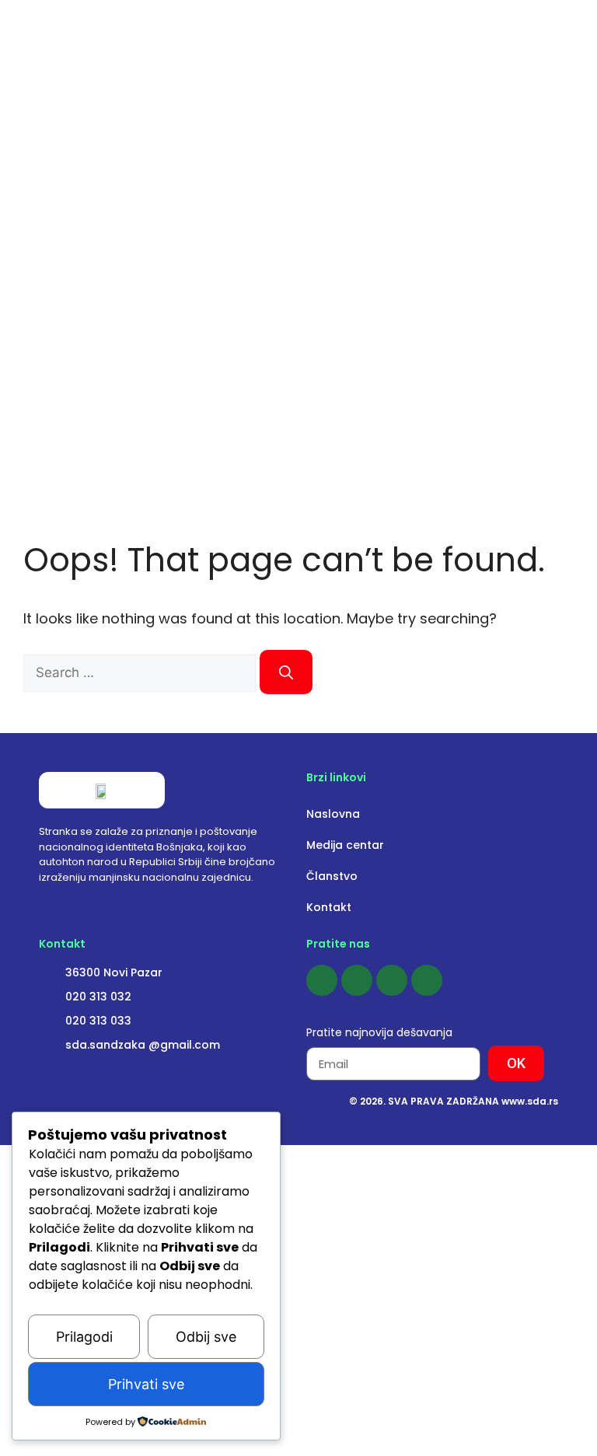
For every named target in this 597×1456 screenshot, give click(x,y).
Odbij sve (206, 1337)
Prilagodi (84, 1337)
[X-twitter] (426, 980)
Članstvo (332, 876)
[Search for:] (141, 672)
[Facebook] (321, 980)
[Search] (286, 672)
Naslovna (333, 814)
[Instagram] (356, 980)
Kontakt (328, 907)
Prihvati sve (146, 1384)
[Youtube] (391, 980)
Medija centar (345, 845)
